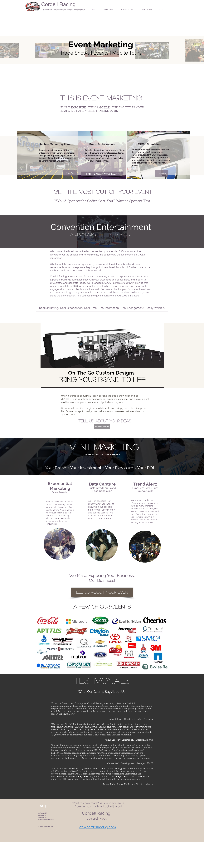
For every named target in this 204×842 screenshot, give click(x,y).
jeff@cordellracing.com (46, 819)
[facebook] (45, 806)
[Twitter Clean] (41, 806)
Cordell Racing (58, 4)
